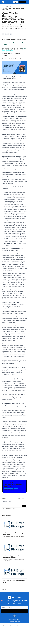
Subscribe (22, 2)
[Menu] (27, 2)
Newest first (21, 498)
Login (15, 2)
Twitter (12, 489)
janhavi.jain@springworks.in (11, 488)
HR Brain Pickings (6, 6)
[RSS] (14, 615)
